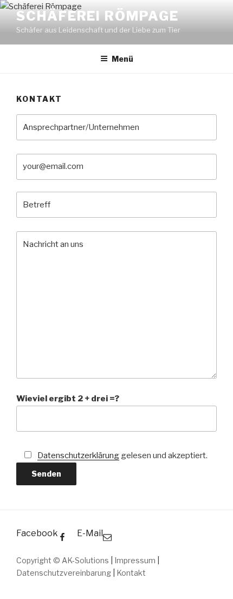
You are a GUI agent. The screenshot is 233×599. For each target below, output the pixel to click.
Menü (122, 58)
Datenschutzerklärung (78, 455)
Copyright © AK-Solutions (63, 560)
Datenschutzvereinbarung (63, 572)
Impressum (135, 560)
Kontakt (131, 572)
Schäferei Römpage (97, 16)
